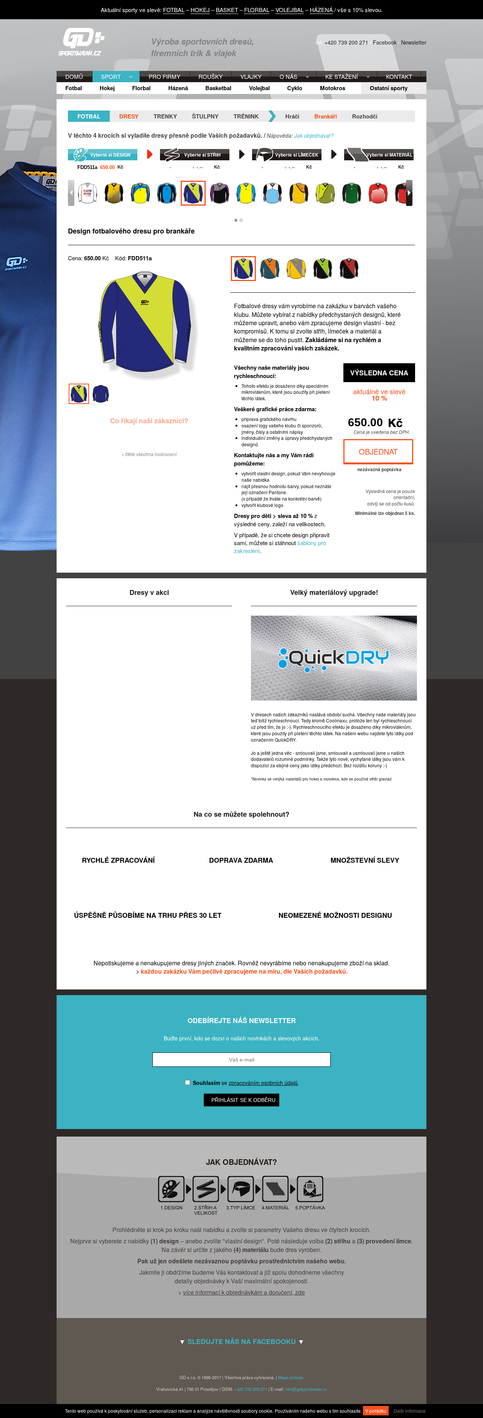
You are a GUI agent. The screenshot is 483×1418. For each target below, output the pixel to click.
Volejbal (259, 88)
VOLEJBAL (289, 10)
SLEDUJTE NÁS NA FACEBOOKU (242, 1341)
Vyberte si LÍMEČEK (296, 154)
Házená (178, 88)
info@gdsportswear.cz (306, 1389)
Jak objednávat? (314, 135)
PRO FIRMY (164, 76)
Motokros (332, 88)
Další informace (410, 1410)
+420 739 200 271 (346, 42)
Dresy (128, 116)
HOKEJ (200, 10)
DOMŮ (74, 76)
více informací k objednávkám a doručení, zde (244, 1292)
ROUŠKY (210, 76)
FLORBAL (256, 10)
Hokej (107, 88)
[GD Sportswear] (84, 53)
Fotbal (73, 88)
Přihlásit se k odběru (243, 1100)
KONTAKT (399, 76)
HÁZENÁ (321, 10)
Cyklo (294, 88)
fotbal (88, 116)
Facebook (385, 42)
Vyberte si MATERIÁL (389, 154)
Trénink (246, 116)
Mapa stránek (290, 1377)
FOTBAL (174, 10)
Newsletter (413, 42)
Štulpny (205, 116)
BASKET (227, 10)
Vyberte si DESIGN (110, 154)
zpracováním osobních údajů (263, 1082)
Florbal (141, 88)
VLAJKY (250, 76)
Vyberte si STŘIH (202, 154)
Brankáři (325, 116)
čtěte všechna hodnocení (151, 454)
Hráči (292, 116)
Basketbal (218, 88)
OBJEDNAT (378, 451)
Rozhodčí (364, 116)
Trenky (165, 116)
